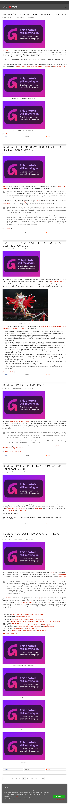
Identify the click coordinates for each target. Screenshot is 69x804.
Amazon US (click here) (44, 66)
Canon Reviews (20, 17)
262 (16, 778)
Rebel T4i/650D (39, 508)
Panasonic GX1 (11, 510)
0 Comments (31, 17)
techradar (7, 134)
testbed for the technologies (20, 202)
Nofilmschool (42, 599)
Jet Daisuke (62, 574)
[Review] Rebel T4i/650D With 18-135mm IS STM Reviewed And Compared (32, 148)
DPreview (5, 372)
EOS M (39, 200)
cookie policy (18, 796)
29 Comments (29, 539)
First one (23, 604)
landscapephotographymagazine (13, 451)
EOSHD (49, 602)
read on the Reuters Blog (55, 281)
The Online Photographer (27, 602)
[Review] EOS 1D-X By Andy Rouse (24, 385)
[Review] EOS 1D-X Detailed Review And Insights (34, 14)
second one (15, 606)
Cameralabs (6, 186)
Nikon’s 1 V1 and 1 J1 (25, 510)
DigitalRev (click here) (59, 66)
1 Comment (30, 153)
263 (20, 778)
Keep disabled (61, 799)
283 (42, 778)
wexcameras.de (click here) (22, 616)
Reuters (29, 323)
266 (32, 778)
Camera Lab (62, 576)
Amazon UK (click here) (29, 621)
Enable (58, 796)
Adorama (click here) (22, 66)
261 (12, 778)
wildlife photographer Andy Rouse (19, 421)
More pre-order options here (10, 633)
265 (28, 778)
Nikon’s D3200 (6, 204)
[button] (65, 7)
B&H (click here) (32, 66)
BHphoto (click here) (55, 621)
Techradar (5, 50)
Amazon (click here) (16, 614)
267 (36, 778)
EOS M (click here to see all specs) (14, 508)
